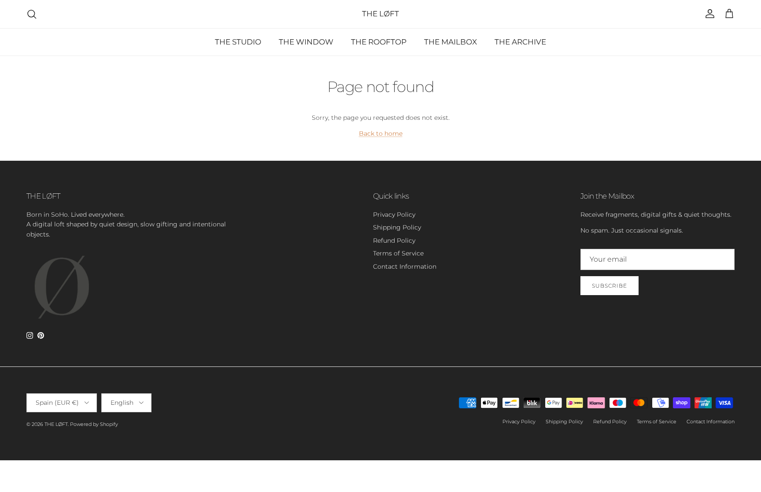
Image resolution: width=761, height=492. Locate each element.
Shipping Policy (397, 227)
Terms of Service (398, 253)
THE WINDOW (306, 41)
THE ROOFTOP (378, 41)
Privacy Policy (394, 214)
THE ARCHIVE (520, 41)
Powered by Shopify (94, 424)
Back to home (381, 133)
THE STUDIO (238, 41)
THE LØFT (56, 424)
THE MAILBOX (450, 41)
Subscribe (609, 285)
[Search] (31, 14)
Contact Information (404, 266)
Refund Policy (394, 240)
